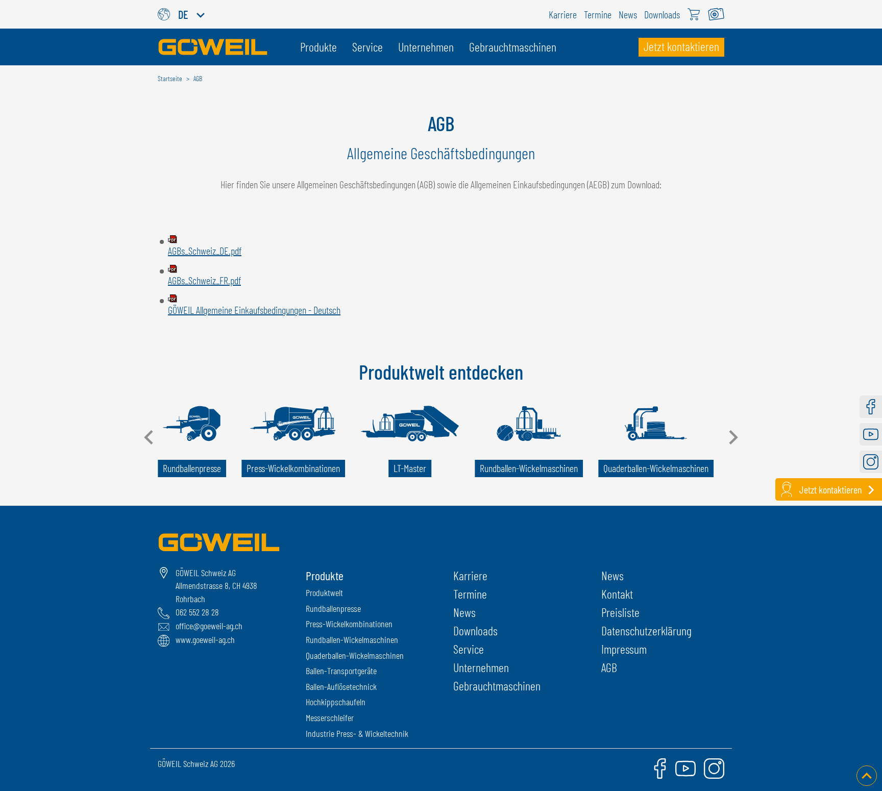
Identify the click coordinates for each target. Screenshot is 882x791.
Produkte (325, 575)
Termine (470, 593)
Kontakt (617, 593)
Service (468, 648)
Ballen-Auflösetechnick (341, 686)
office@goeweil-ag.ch (209, 625)
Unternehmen (481, 667)
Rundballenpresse (333, 608)
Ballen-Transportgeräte (341, 670)
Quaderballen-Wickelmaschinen (355, 655)
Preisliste (620, 612)
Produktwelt (324, 592)
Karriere (470, 575)
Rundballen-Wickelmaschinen (352, 639)
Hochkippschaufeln (335, 701)
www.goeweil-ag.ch (205, 639)
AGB (609, 667)
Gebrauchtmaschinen (497, 685)
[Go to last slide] (149, 437)
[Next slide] (732, 437)
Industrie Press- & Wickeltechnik (357, 733)
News (464, 612)
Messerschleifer (330, 717)
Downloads (475, 630)
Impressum (624, 648)
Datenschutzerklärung (646, 630)
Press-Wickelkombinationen (349, 623)
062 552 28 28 (197, 611)
